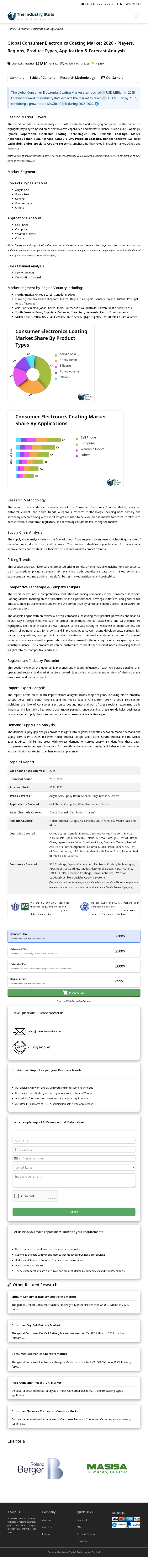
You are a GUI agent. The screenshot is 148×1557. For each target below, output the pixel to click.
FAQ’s (79, 1527)
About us (46, 1520)
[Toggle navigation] (136, 16)
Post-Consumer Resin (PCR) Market (36, 1382)
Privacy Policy (83, 1541)
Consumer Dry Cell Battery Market (36, 1325)
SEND (74, 1212)
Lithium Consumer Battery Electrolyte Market (44, 1296)
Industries (46, 1534)
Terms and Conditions (86, 1534)
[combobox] (17, 1159)
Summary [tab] (17, 77)
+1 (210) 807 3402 (131, 4)
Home (11, 29)
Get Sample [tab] (114, 77)
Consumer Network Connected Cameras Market (46, 1411)
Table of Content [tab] (42, 77)
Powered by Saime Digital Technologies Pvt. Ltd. (74, 1552)
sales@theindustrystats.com (100, 4)
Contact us (47, 1527)
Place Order (76, 992)
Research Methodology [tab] (77, 77)
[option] (40, 1469)
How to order (82, 1520)
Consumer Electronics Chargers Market (39, 1354)
